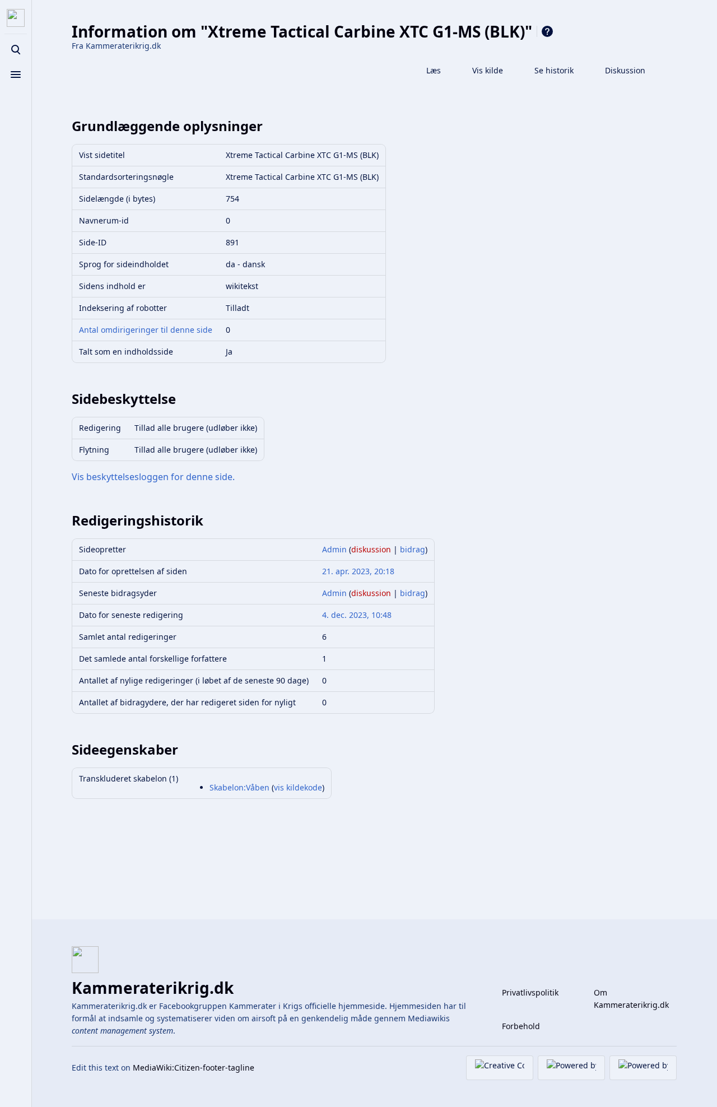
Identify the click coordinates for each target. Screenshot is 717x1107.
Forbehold (521, 1026)
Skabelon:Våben (239, 787)
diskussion (371, 549)
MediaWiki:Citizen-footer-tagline (193, 1067)
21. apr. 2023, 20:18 (358, 571)
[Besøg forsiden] (15, 18)
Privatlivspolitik (530, 992)
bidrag (412, 549)
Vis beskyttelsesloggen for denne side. (153, 477)
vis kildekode (298, 787)
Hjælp (547, 31)
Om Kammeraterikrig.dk (631, 998)
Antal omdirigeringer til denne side (145, 329)
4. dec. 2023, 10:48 (357, 615)
